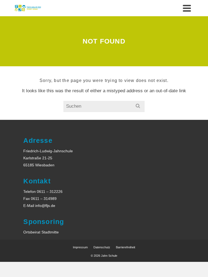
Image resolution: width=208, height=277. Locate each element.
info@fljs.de (45, 205)
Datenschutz (101, 247)
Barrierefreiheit (125, 247)
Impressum (80, 247)
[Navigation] (187, 8)
